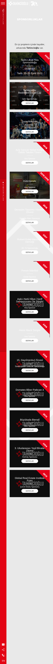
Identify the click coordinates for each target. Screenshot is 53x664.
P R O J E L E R (3, 18)
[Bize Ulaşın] (3, 655)
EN (3, 661)
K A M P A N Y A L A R (3, 192)
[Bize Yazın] (3, 644)
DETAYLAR (30, 103)
